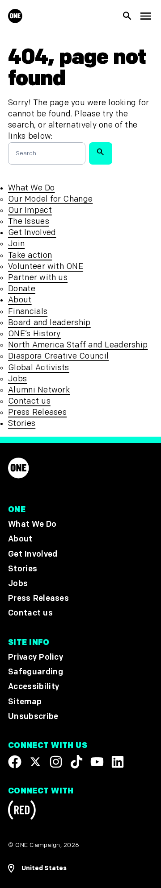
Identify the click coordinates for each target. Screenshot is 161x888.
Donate (21, 288)
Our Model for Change (50, 199)
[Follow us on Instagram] (56, 761)
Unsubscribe (33, 716)
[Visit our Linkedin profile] (117, 761)
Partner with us (38, 277)
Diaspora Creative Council (58, 356)
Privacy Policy (35, 657)
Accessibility (33, 687)
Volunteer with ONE (45, 266)
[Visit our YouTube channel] (97, 761)
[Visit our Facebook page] (14, 761)
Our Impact (30, 210)
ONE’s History (34, 334)
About (20, 300)
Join (16, 243)
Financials (27, 311)
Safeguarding (35, 672)
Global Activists (38, 367)
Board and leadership (49, 322)
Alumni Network (39, 390)
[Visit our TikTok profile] (76, 761)
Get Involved (32, 232)
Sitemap (25, 701)
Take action (30, 255)
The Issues (28, 221)
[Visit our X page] (35, 761)
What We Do (31, 188)
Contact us (29, 401)
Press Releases (37, 412)
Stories (21, 423)
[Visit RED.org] (22, 811)
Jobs (17, 379)
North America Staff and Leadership (78, 345)
